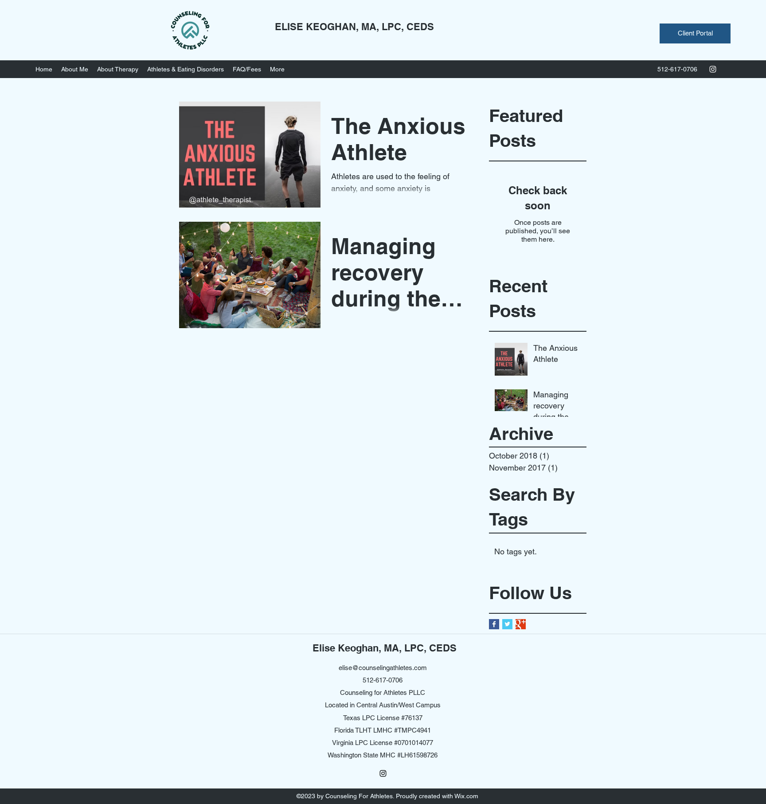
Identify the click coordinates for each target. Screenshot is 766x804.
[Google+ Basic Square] (521, 624)
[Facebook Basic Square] (494, 624)
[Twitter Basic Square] (507, 624)
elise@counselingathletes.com (383, 667)
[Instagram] (712, 69)
